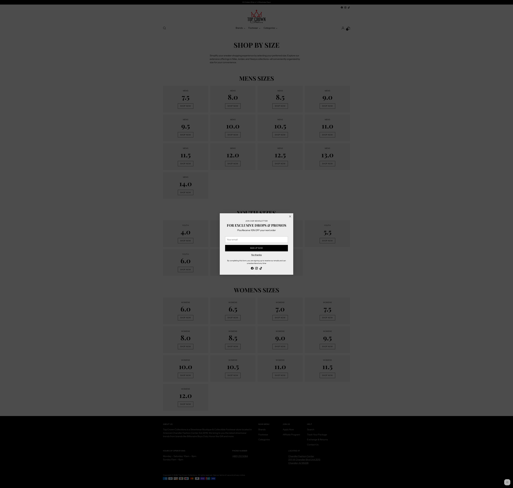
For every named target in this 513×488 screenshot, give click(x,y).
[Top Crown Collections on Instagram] (256, 269)
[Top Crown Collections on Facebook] (252, 269)
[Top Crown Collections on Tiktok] (260, 269)
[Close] (290, 216)
